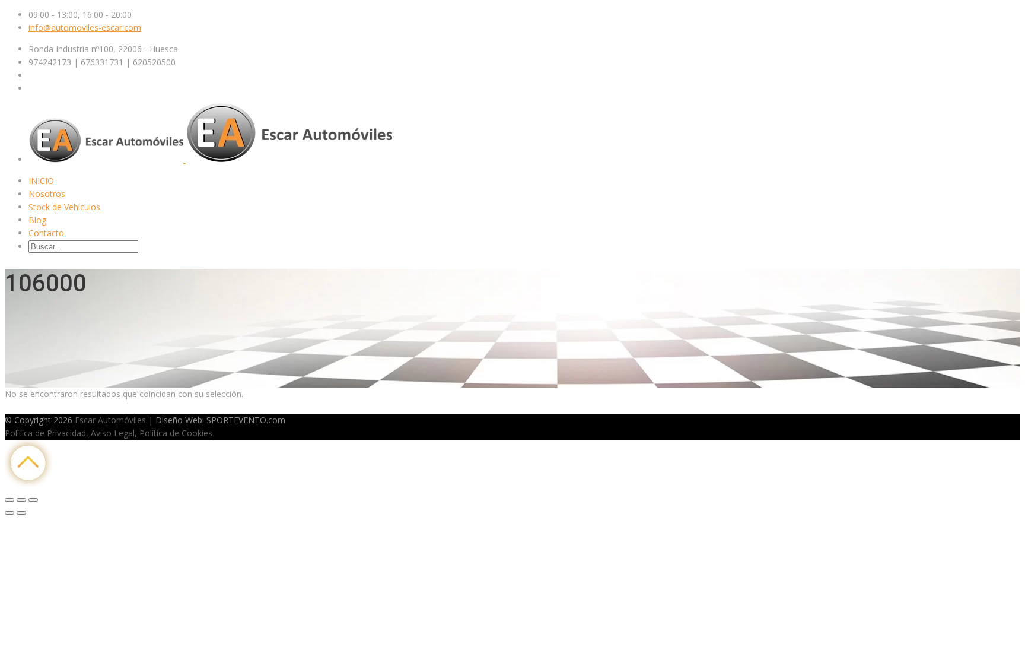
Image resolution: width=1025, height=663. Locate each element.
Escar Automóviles (110, 420)
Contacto (46, 233)
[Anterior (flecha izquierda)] (9, 513)
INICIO (41, 180)
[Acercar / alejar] (33, 500)
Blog (37, 220)
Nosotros (46, 193)
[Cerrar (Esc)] (9, 500)
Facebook (24, 407)
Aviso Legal (111, 433)
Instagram (64, 407)
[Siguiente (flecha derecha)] (21, 513)
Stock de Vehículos (64, 206)
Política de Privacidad (45, 433)
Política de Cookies (174, 433)
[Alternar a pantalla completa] (21, 500)
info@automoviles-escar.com (84, 27)
